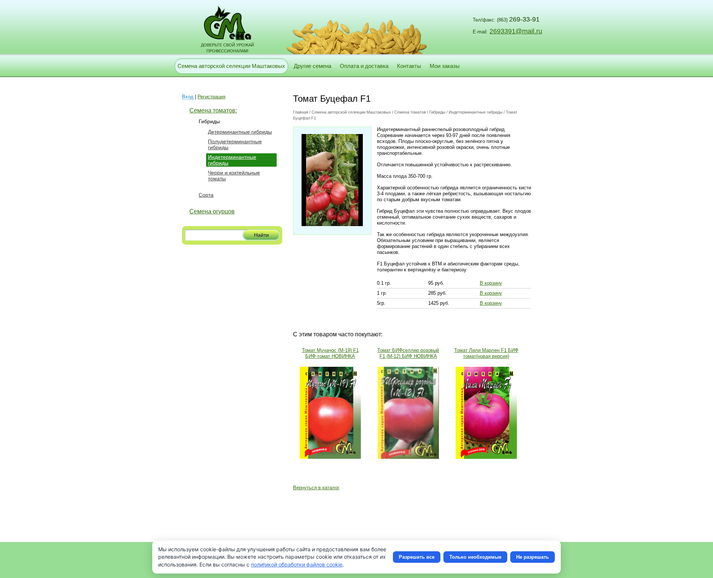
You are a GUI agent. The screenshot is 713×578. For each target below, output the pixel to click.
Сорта (206, 195)
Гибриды (209, 121)
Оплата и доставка (364, 66)
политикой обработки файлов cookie (296, 564)
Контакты (409, 66)
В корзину (491, 283)
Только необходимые (475, 557)
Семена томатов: (213, 110)
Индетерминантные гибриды (475, 112)
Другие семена (312, 66)
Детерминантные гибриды (240, 132)
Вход (187, 96)
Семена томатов (410, 112)
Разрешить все (416, 557)
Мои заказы (445, 66)
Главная (300, 112)
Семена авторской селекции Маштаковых (231, 66)
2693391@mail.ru (515, 31)
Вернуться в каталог (316, 487)
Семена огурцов (212, 211)
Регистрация (211, 96)
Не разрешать (532, 557)
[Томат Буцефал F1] (332, 224)
